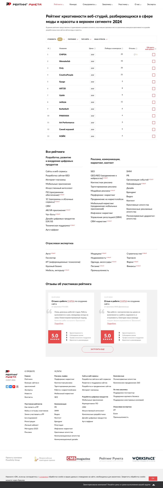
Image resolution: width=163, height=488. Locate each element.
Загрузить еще (97, 349)
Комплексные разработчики (94, 414)
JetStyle (62, 102)
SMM (56, 411)
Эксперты (151, 4)
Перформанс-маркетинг (64, 379)
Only (61, 68)
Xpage (62, 82)
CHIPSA (62, 55)
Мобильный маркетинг (64, 393)
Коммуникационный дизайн (66, 439)
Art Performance (66, 123)
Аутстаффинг (87, 421)
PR (55, 407)
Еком (115, 414)
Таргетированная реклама (64, 386)
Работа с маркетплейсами (65, 390)
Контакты (29, 397)
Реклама (28, 432)
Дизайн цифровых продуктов (94, 418)
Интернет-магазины (90, 390)
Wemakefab (64, 61)
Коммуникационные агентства (67, 436)
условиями (43, 477)
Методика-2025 (31, 429)
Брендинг (58, 421)
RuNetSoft (64, 109)
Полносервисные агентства (124, 379)
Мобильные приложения (92, 400)
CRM (84, 407)
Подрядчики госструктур (123, 393)
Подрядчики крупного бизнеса (126, 396)
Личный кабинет (32, 425)
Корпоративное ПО (90, 404)
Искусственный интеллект (93, 411)
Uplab (62, 95)
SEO (56, 397)
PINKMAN (64, 116)
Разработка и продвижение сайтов (96, 386)
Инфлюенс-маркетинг (63, 429)
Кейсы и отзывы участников (36, 411)
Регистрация (30, 421)
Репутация (58, 425)
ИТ (114, 410)
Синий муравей (66, 129)
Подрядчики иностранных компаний (128, 400)
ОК (153, 478)
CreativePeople (66, 75)
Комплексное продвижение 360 (126, 383)
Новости (28, 393)
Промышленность (120, 417)
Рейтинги (28, 379)
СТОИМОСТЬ (54, 39)
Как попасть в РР (31, 407)
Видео (57, 414)
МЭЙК (62, 136)
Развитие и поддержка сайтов (94, 383)
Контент (57, 418)
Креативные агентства (63, 432)
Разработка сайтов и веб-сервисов (96, 379)
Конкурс (73, 4)
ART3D (62, 89)
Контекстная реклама (63, 383)
